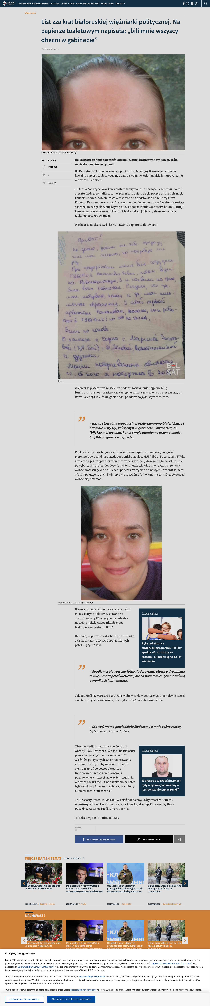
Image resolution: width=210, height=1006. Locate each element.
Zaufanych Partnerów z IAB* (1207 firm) (171, 963)
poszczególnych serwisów (92, 976)
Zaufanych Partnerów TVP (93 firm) (36, 967)
